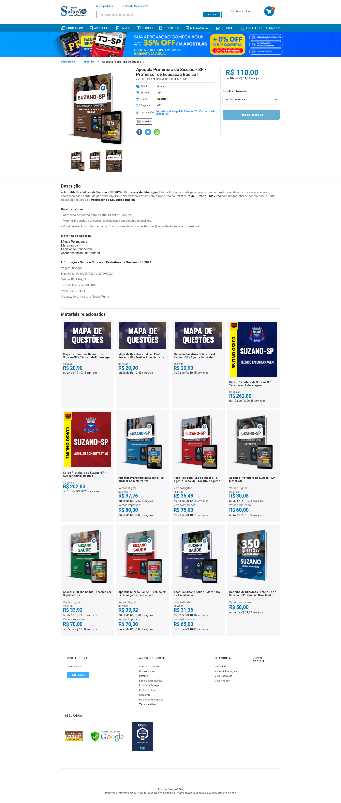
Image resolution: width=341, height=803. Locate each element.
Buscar (212, 15)
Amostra (146, 121)
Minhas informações (226, 671)
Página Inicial (68, 61)
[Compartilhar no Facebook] (139, 132)
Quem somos (74, 666)
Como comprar (147, 671)
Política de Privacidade (151, 699)
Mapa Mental (199, 28)
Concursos (74, 28)
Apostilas (101, 28)
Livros (125, 28)
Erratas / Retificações (263, 28)
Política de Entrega (149, 685)
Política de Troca (148, 690)
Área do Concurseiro (150, 666)
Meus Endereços (223, 676)
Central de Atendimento (135, 6)
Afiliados (78, 675)
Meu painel (220, 666)
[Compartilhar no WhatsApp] (157, 132)
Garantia (143, 676)
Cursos (147, 28)
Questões (172, 28)
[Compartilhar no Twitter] (148, 132)
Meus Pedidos (222, 680)
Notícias (228, 28)
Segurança (145, 695)
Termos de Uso (147, 704)
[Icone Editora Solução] (74, 11)
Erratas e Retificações (150, 680)
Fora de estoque (251, 115)
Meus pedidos (104, 6)
